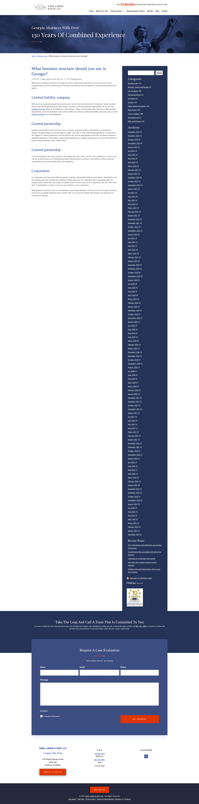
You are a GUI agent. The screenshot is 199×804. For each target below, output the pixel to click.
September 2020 (134, 276)
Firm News (131, 98)
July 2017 (131, 417)
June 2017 (131, 420)
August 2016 (132, 458)
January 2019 (133, 348)
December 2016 (133, 443)
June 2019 (131, 329)
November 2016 (133, 447)
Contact (164, 11)
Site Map (81, 799)
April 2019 (132, 337)
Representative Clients (136, 11)
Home (91, 11)
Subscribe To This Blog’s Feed (141, 578)
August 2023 (132, 147)
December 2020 (133, 265)
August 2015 (132, 504)
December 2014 (133, 534)
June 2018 (131, 375)
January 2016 (133, 485)
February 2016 (133, 481)
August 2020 (132, 280)
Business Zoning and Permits (138, 87)
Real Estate (132, 110)
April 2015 (132, 519)
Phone (123, 667)
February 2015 (133, 527)
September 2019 (134, 318)
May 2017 (131, 424)
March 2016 (132, 477)
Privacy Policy (91, 799)
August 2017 (132, 413)
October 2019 (133, 314)
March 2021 (132, 253)
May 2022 (131, 200)
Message (44, 679)
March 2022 (132, 208)
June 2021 (131, 242)
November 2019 (133, 310)
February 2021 (133, 257)
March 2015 (132, 523)
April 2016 (132, 474)
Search (159, 73)
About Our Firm (102, 11)
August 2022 (132, 189)
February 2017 (133, 436)
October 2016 (133, 451)
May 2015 (131, 515)
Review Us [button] (99, 790)
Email (83, 667)
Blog (157, 11)
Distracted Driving (134, 95)
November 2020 (133, 269)
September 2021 (134, 231)
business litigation (38, 114)
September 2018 (134, 364)
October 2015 (133, 496)
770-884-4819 (127, 4)
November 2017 (133, 402)
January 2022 (133, 215)
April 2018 (132, 383)
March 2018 (132, 386)
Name (42, 667)
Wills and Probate (134, 121)
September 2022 (134, 185)
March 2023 (132, 166)
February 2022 (133, 212)
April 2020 (132, 295)
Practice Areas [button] (116, 11)
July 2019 (131, 326)
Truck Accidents (134, 114)
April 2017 (131, 428)
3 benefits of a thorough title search (141, 558)
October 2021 (133, 227)
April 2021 (132, 250)
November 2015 (133, 493)
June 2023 (131, 155)
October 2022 (133, 181)
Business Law (76, 79)
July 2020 (131, 284)
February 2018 (133, 390)
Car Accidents (133, 91)
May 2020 (131, 291)
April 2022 (132, 204)
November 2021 (133, 223)
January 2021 (133, 261)
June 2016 (131, 466)
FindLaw (128, 799)
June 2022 (131, 196)
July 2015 (131, 508)
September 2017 (134, 409)
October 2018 (133, 360)
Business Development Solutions (109, 799)
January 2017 (132, 439)
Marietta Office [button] (53, 772)
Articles (150, 11)
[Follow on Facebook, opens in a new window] (146, 756)
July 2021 (131, 238)
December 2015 (133, 489)
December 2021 (133, 219)
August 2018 (132, 367)
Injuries (130, 102)
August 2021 (132, 234)
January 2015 (133, 531)
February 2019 (133, 345)
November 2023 (133, 136)
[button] (196, 787)
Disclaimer (44, 711)
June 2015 (131, 512)
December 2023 (133, 132)
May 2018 (131, 379)
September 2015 (134, 500)
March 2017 (132, 432)
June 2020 (131, 288)
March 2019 (132, 341)
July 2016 (131, 462)
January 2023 (133, 174)
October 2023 (133, 139)
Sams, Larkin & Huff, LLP (50, 79)
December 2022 (133, 177)
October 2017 (133, 405)
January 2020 (133, 307)
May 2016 (131, 470)
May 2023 (131, 158)
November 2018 (133, 356)
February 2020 (133, 303)
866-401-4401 (141, 626)
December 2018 (133, 352)
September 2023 (134, 143)
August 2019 (132, 322)
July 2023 (131, 151)
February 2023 (133, 170)
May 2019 (131, 333)
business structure (38, 109)
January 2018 (133, 394)
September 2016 (134, 455)
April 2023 (132, 162)
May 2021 (131, 246)
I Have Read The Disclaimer (52, 716)
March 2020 (132, 299)
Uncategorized (133, 117)
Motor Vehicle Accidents (137, 106)
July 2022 (131, 193)
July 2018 (131, 371)
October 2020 (133, 272)
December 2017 (133, 398)
